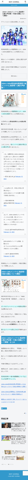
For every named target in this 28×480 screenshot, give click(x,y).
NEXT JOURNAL (14, 2)
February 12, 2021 (9, 232)
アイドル (4, 408)
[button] (25, 310)
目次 (12, 76)
